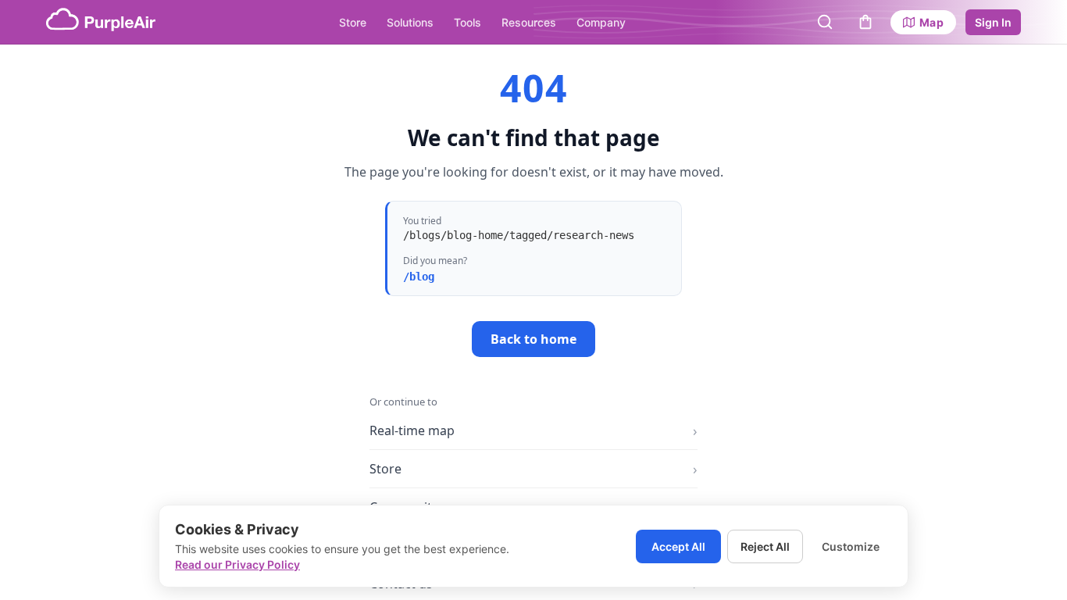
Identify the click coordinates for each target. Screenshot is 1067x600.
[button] (824, 22)
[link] (923, 22)
